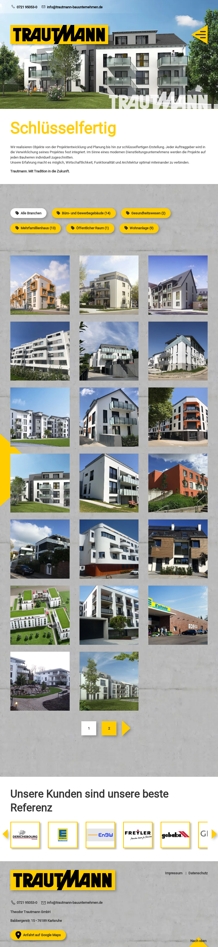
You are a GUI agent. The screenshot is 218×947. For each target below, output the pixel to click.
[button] (197, 34)
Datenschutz (198, 873)
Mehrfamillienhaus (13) (38, 228)
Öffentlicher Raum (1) (92, 228)
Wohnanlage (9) (142, 228)
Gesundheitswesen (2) (148, 213)
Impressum (173, 873)
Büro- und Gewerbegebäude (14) (86, 213)
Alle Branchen (31, 213)
